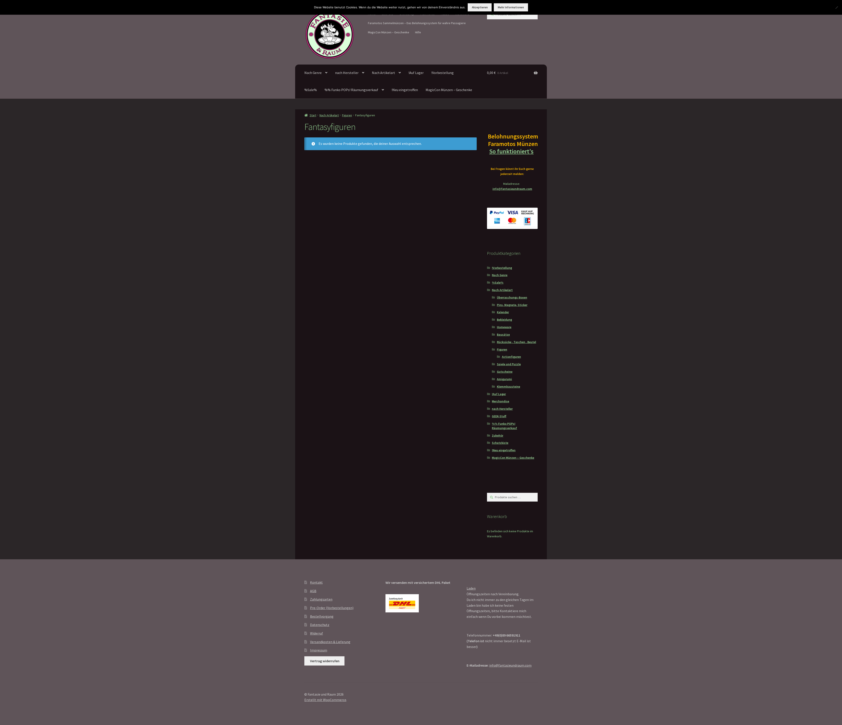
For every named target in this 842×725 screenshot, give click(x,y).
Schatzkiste (500, 443)
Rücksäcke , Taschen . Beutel (516, 342)
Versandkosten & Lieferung (330, 642)
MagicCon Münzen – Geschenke (388, 32)
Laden (471, 588)
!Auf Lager (416, 72)
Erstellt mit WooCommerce (325, 700)
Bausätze (503, 334)
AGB (313, 591)
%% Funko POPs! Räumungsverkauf (351, 90)
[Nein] (836, 7)
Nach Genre (313, 72)
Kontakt (316, 582)
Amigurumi (504, 379)
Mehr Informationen (511, 7)
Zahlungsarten (321, 599)
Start (313, 115)
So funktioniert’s (511, 151)
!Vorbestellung (442, 72)
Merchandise (500, 401)
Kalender (503, 312)
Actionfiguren (511, 357)
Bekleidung (504, 320)
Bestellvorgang (322, 616)
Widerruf (316, 633)
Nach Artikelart (383, 72)
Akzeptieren (480, 7)
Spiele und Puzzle (509, 364)
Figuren (347, 115)
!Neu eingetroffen (405, 90)
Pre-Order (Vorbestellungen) (331, 608)
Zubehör (497, 435)
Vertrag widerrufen (324, 661)
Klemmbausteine (508, 387)
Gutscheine (504, 372)
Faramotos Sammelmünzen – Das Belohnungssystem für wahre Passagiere (417, 23)
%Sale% (310, 90)
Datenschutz (319, 624)
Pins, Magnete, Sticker (512, 305)
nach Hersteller (347, 72)
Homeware (504, 327)
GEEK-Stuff (499, 416)
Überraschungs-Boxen (512, 297)
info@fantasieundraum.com (512, 189)
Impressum (318, 650)
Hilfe (418, 32)
